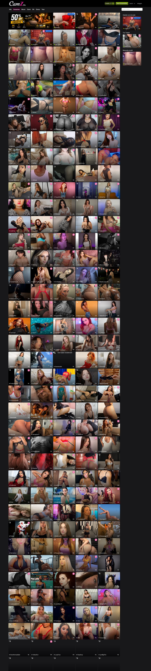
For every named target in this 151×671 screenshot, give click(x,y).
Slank (29, 9)
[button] (132, 3)
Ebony (38, 9)
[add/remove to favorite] (54, 14)
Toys (43, 9)
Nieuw (23, 9)
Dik (33, 9)
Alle (10, 9)
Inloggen (139, 3)
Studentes (16, 9)
